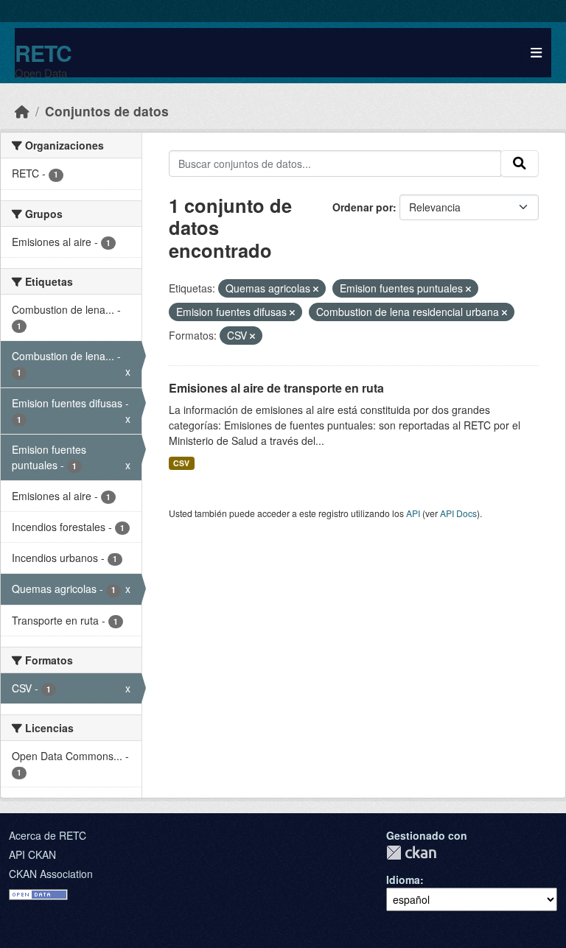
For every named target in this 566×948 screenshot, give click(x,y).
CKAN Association (51, 873)
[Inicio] (22, 111)
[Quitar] (315, 289)
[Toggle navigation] (536, 52)
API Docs (458, 513)
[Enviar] (519, 163)
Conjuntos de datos (107, 111)
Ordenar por (362, 207)
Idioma (403, 879)
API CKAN (32, 854)
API (413, 513)
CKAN (411, 852)
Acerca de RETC (47, 835)
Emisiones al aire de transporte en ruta (276, 387)
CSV (181, 462)
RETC (43, 53)
